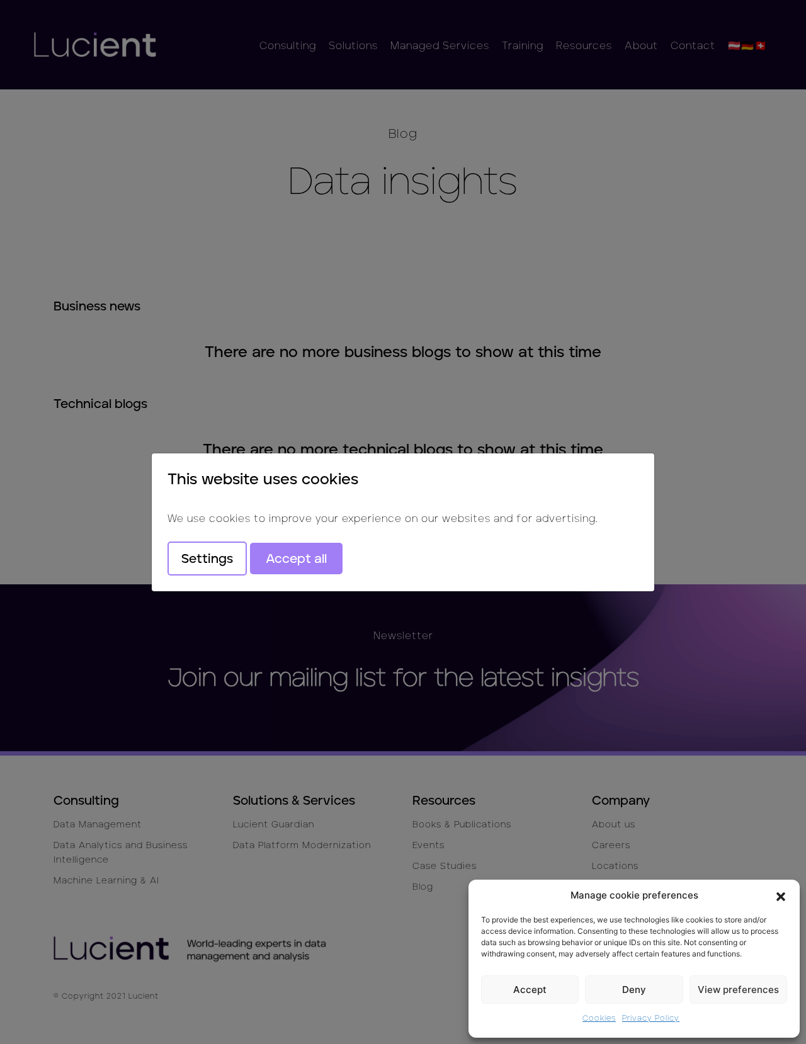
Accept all (296, 558)
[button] (781, 895)
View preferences (738, 990)
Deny (634, 990)
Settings (207, 558)
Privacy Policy (650, 1018)
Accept (530, 990)
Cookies (599, 1018)
